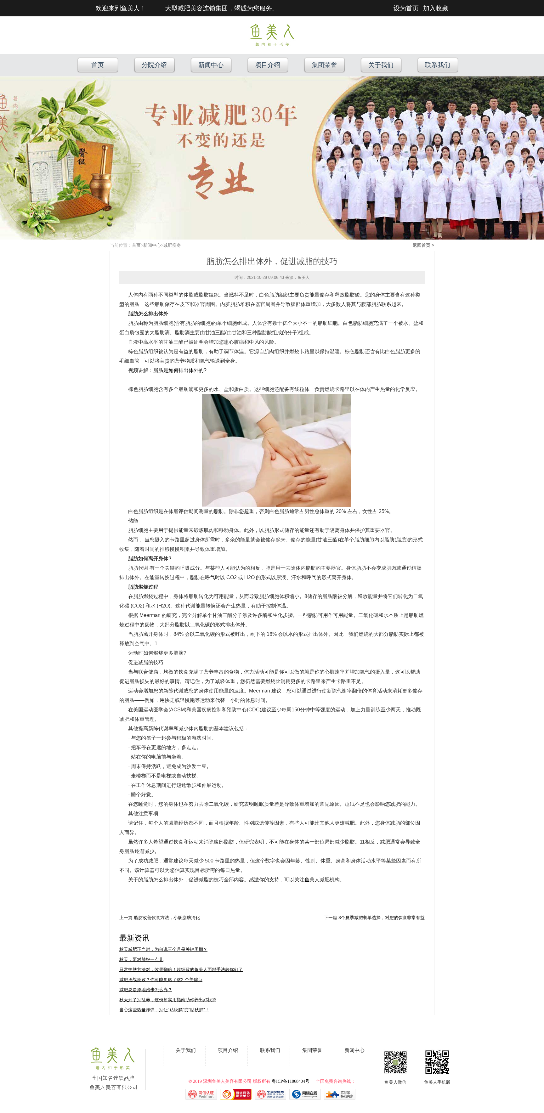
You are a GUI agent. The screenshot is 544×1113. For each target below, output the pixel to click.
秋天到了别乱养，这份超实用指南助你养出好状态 (167, 999)
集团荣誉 (324, 64)
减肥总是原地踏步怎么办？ (145, 989)
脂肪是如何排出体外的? (180, 370)
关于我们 (381, 64)
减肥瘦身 (172, 245)
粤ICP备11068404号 (290, 1081)
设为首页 (406, 8)
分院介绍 (154, 64)
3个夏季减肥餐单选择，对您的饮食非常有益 (381, 917)
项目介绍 (267, 64)
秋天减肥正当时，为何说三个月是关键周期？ (163, 949)
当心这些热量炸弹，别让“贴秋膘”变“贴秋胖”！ (164, 1009)
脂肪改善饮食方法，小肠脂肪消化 (167, 917)
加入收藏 (435, 8)
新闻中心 (211, 64)
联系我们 (437, 64)
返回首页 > (423, 245)
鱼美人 (312, 879)
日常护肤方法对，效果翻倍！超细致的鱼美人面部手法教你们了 (181, 969)
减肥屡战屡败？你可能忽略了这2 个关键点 (160, 979)
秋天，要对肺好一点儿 (141, 959)
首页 (97, 64)
